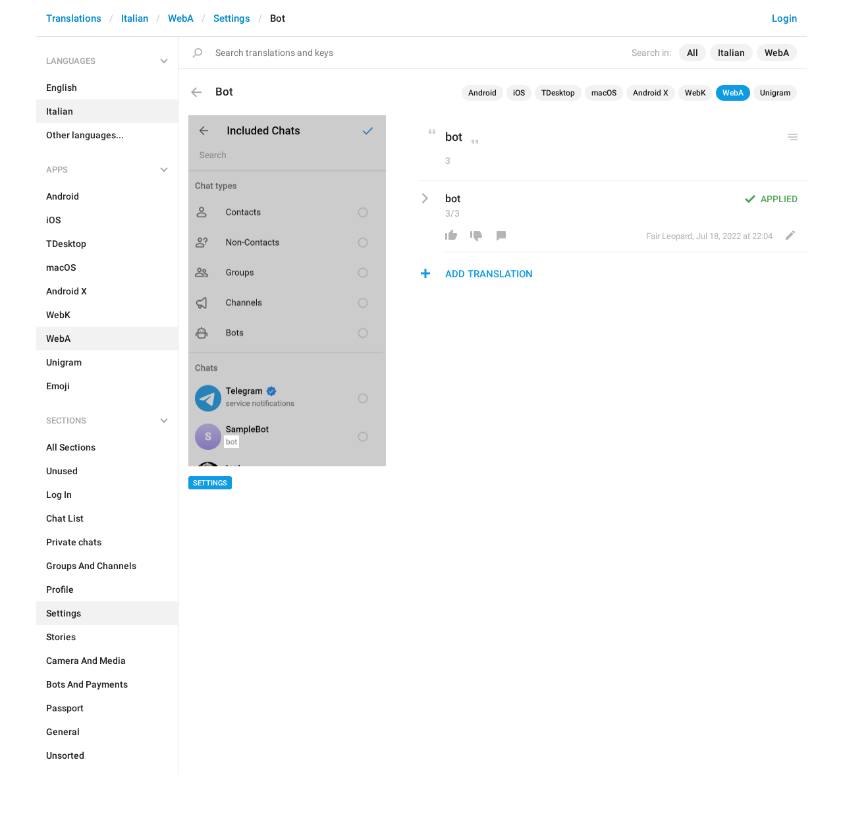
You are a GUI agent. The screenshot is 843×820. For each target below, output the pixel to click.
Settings (231, 18)
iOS (519, 92)
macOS (603, 92)
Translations (73, 18)
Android (482, 92)
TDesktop (558, 92)
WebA (181, 18)
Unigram (775, 92)
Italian (134, 18)
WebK (695, 92)
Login (784, 18)
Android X (650, 92)
